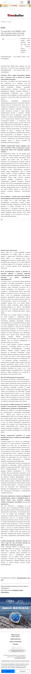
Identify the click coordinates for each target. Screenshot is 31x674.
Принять (8, 671)
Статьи (9, 21)
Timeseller (3, 21)
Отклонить (22, 671)
